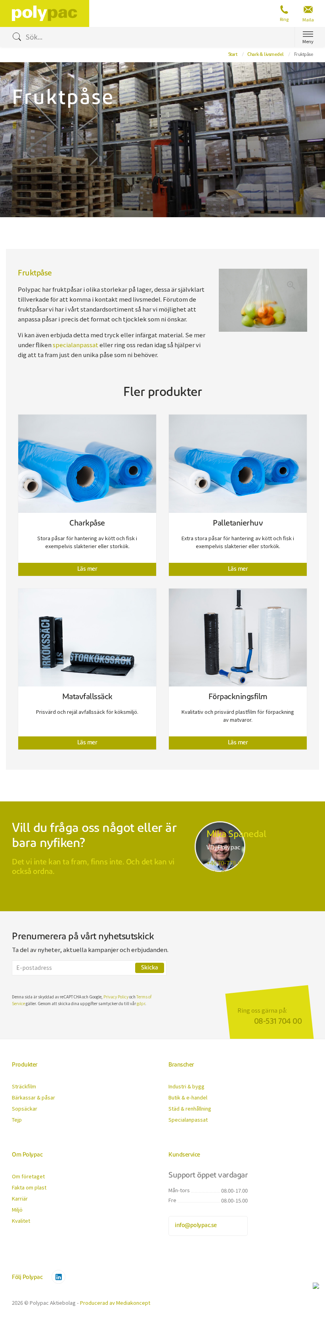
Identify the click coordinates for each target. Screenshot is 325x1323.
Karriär (20, 1198)
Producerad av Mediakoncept (115, 1302)
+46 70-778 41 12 (228, 862)
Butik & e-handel (187, 1097)
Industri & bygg (186, 1086)
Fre (172, 1200)
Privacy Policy (115, 997)
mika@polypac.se (231, 872)
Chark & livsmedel (265, 54)
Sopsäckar (24, 1108)
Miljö (17, 1209)
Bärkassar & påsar (33, 1097)
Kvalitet (21, 1220)
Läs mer (87, 569)
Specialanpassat (188, 1119)
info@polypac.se (196, 1226)
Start (232, 54)
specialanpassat (75, 344)
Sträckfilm (24, 1086)
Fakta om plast (29, 1187)
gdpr (141, 1003)
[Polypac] (50, 12)
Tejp (17, 1119)
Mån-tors (179, 1190)
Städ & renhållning (189, 1108)
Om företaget (28, 1176)
